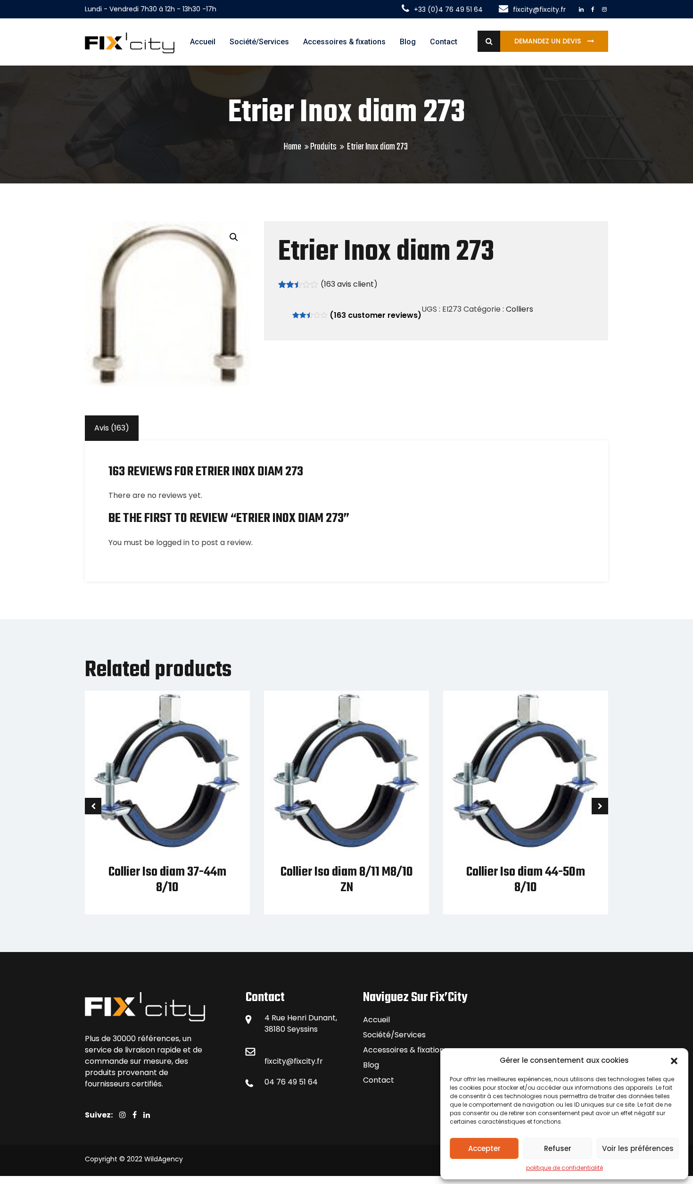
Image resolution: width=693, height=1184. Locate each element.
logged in (173, 542)
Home (292, 147)
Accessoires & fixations (344, 41)
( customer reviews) (375, 315)
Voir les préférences (638, 1148)
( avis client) (349, 284)
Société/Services (259, 41)
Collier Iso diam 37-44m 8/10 (167, 880)
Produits (323, 147)
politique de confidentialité (564, 1168)
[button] (674, 1060)
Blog (408, 41)
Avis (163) (111, 427)
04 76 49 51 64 (291, 1081)
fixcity (304, 1061)
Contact (443, 41)
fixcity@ (279, 1061)
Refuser (557, 1148)
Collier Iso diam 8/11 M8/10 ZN (346, 880)
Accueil (202, 41)
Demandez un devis (548, 41)
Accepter (484, 1148)
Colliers (519, 309)
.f (317, 1061)
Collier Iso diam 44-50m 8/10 (525, 880)
